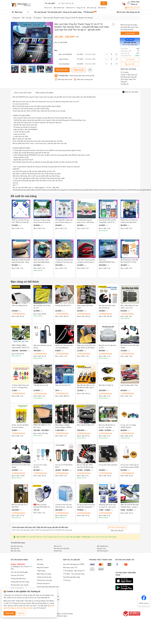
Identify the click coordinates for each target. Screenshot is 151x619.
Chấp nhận (9, 613)
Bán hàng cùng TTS (133, 8)
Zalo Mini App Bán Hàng (71, 577)
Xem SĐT (131, 64)
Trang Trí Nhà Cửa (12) (129, 75)
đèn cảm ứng (91, 8)
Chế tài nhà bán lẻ (43, 583)
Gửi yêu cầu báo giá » (117, 527)
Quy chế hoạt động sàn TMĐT (73, 564)
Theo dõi (131, 59)
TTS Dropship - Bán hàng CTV (74, 571)
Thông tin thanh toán (44, 577)
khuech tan (58, 551)
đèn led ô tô (70, 8)
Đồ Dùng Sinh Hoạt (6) (129, 77)
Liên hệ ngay (130, 33)
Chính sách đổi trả (17, 588)
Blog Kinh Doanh (43, 567)
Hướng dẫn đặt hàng (18, 578)
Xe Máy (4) (124, 84)
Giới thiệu (40, 564)
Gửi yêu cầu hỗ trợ (17, 575)
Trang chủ (16, 18)
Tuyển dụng (41, 571)
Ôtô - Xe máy (26, 18)
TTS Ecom (67, 580)
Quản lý (21, 613)
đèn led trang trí (103, 8)
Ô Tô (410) (124, 72)
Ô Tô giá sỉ (37, 18)
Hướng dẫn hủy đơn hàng (20, 582)
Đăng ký (134, 4)
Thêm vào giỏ (78, 70)
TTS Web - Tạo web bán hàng (73, 574)
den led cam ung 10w (61, 548)
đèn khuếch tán (59, 8)
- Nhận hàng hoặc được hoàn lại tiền (76, 75)
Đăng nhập (135, 2)
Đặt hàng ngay (62, 70)
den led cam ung (17, 546)
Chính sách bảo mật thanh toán (48, 587)
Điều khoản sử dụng (44, 574)
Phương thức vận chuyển (20, 585)
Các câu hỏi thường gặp (19, 572)
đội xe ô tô (48, 8)
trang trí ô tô (80, 8)
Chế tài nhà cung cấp (44, 580)
